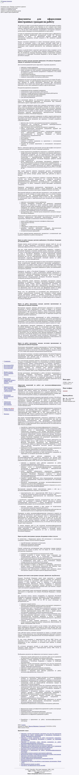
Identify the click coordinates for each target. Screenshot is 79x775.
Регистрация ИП (8, 368)
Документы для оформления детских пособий (33, 765)
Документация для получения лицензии (31, 757)
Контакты (6, 414)
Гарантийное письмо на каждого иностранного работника (36, 753)
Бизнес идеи (9, 408)
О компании (7, 361)
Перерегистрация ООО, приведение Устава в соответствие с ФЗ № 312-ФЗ (10, 389)
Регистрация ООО (9, 365)
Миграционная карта (26, 760)
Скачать (23, 725)
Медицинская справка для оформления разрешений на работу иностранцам (41, 754)
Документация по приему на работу (30, 764)
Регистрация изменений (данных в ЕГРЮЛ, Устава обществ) (9, 381)
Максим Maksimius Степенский (37, 726)
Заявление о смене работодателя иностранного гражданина (36, 744)
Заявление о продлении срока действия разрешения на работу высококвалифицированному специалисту (41, 742)
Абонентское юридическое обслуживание (8, 403)
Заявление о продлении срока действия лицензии (34, 755)
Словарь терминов (9, 410)
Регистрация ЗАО (8, 366)
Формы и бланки (8, 372)
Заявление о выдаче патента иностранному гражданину (35, 748)
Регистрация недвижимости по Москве (8, 396)
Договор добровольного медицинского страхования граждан (37, 758)
